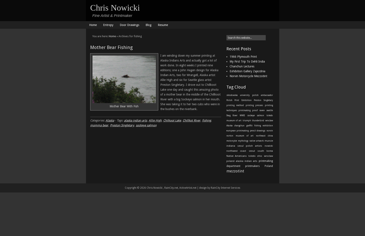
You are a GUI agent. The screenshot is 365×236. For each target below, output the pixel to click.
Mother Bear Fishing (111, 47)
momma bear (99, 125)
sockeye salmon (146, 125)
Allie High (155, 120)
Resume (163, 25)
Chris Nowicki (115, 7)
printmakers (252, 166)
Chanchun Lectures (242, 66)
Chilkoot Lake (172, 120)
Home (93, 25)
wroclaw (269, 120)
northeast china (264, 136)
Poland (269, 166)
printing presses (254, 105)
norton (229, 136)
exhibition (268, 125)
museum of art (244, 136)
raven (262, 110)
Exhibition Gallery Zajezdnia (247, 71)
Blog (148, 25)
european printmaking (237, 131)
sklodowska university (238, 95)
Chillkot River (191, 120)
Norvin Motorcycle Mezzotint (248, 76)
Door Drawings (129, 25)
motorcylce (231, 141)
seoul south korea (261, 151)
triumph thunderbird (253, 120)
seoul (240, 146)
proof (255, 110)
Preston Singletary (122, 125)
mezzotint (235, 171)
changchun (239, 125)
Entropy (108, 25)
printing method (235, 105)
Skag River (231, 115)
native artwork (256, 141)
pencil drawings (258, 131)
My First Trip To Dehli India (247, 61)
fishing (206, 120)
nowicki (269, 146)
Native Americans (236, 156)
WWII (242, 115)
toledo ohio (255, 156)
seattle (269, 110)
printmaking (244, 110)
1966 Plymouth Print (243, 56)
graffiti (249, 125)
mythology (243, 141)
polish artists (254, 146)
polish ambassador (262, 95)
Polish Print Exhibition (239, 100)
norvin (270, 131)
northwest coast (236, 151)
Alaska (110, 120)
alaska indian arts (135, 120)
